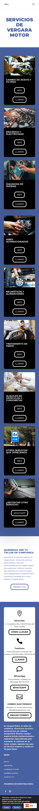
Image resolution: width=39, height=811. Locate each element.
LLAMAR (19, 99)
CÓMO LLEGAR (19, 632)
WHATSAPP (19, 513)
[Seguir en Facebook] (5, 791)
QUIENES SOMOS (11, 773)
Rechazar (17, 807)
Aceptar (6, 807)
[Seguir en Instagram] (10, 791)
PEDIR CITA (19, 587)
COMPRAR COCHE (11, 769)
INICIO (6, 762)
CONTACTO (9, 777)
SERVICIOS (8, 766)
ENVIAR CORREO (19, 715)
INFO (19, 90)
